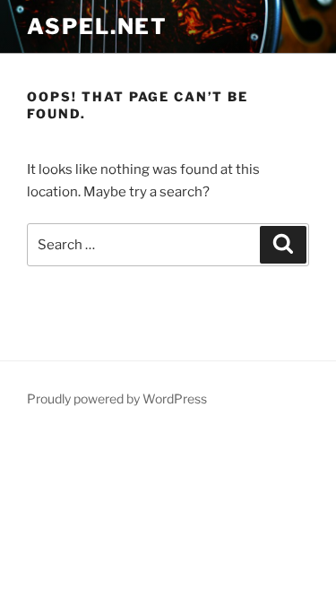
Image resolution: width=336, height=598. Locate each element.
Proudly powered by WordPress (117, 398)
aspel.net (97, 26)
